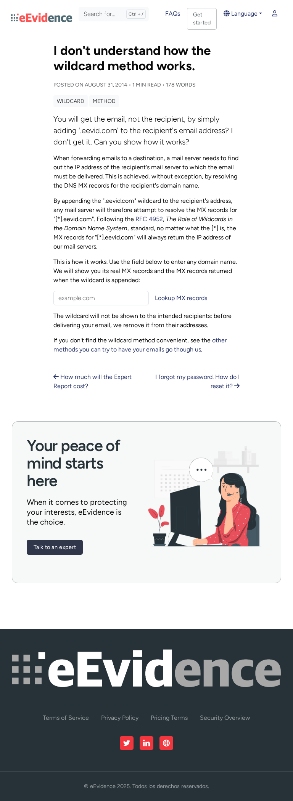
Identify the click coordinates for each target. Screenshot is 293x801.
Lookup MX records (181, 298)
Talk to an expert (55, 547)
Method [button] (104, 101)
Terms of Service (66, 717)
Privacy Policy (119, 717)
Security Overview (225, 717)
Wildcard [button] (70, 101)
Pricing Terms (169, 717)
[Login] (274, 13)
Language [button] (244, 13)
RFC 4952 (149, 219)
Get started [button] (202, 18)
